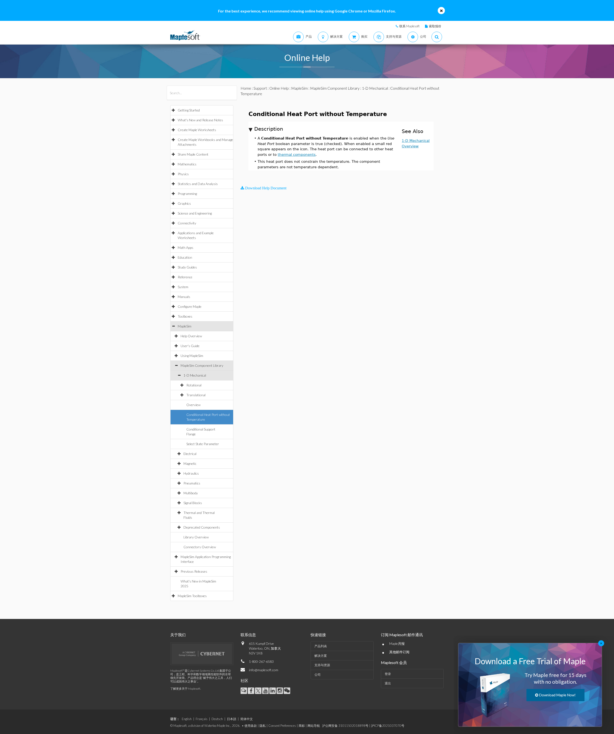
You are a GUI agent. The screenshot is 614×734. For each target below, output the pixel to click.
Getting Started (189, 110)
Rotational (193, 385)
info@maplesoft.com (263, 670)
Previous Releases (194, 571)
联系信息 (248, 634)
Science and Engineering (195, 213)
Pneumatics (191, 483)
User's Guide (190, 346)
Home (246, 88)
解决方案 (320, 656)
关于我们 (178, 634)
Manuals (184, 297)
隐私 (263, 726)
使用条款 (250, 726)
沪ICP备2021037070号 (387, 726)
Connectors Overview (199, 547)
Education (185, 257)
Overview (193, 405)
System (183, 287)
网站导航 (313, 726)
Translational (196, 395)
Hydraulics (191, 473)
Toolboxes (185, 316)
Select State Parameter (202, 444)
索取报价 (435, 26)
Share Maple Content (193, 154)
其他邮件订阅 (399, 652)
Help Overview (191, 336)
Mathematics (187, 164)
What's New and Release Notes (200, 120)
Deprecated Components (201, 527)
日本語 (231, 719)
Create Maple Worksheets (197, 130)
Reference (185, 277)
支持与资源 (322, 665)
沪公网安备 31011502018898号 (345, 726)
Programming (187, 194)
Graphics (184, 203)
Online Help (279, 88)
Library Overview (196, 537)
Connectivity (187, 223)
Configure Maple (189, 306)
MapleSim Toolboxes (192, 596)
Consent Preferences (282, 726)
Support (260, 88)
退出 (388, 683)
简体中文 (246, 719)
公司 (317, 674)
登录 (388, 674)
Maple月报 (397, 643)
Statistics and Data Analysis (198, 184)
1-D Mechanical (194, 375)
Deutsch (217, 719)
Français (201, 719)
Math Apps (185, 247)
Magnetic (189, 463)
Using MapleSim (192, 356)
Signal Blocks (192, 503)
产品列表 (320, 646)
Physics (183, 174)
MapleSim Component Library (202, 365)
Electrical (189, 454)
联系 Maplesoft (409, 26)
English (187, 719)
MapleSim (184, 326)
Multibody (190, 493)
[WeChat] (287, 690)
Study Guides (187, 267)
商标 (302, 726)
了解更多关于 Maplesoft (185, 688)
